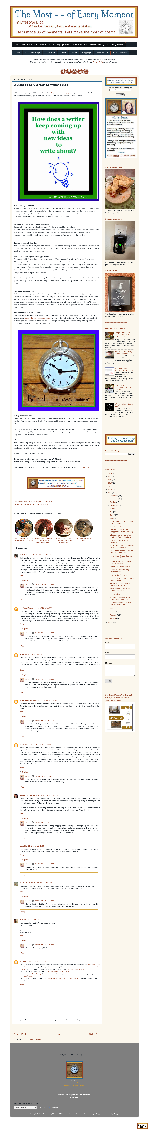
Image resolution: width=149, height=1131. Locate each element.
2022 (110, 476)
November (114, 499)
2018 (110, 483)
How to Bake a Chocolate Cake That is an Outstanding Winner (43, 540)
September (114, 505)
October (113, 502)
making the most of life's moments (37, 318)
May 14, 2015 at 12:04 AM (44, 776)
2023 (110, 473)
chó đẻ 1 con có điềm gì (72, 967)
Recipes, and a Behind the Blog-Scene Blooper (121, 522)
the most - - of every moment (61, 93)
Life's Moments (42, 504)
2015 (110, 493)
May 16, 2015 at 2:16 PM (33, 920)
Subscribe (74, 1080)
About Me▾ (50, 52)
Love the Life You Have (118, 575)
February (113, 615)
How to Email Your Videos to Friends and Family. (120, 584)
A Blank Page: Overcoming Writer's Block (119, 571)
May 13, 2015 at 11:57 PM (44, 633)
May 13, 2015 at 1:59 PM (48, 795)
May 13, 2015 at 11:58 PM (44, 679)
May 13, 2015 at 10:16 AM (47, 700)
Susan (28, 584)
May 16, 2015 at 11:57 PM (44, 864)
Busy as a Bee (115, 594)
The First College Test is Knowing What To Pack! (24, 539)
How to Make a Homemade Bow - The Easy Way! (123, 387)
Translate (54, 1107)
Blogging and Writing (28, 504)
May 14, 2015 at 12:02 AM (44, 720)
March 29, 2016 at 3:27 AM (37, 961)
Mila (21, 920)
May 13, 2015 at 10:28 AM (41, 744)
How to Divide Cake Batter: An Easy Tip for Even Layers (63, 540)
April (112, 608)
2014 (110, 622)
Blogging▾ (86, 52)
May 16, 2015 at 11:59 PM (44, 901)
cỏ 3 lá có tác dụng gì (76, 969)
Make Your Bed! (115, 526)
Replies (25, 580)
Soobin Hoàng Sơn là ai (56, 978)
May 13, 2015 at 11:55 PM (44, 584)
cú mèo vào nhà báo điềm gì (30, 974)
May (111, 518)
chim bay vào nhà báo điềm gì (58, 971)
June (112, 515)
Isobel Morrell (25, 744)
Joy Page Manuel (26, 608)
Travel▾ (63, 52)
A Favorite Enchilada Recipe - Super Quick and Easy (120, 598)
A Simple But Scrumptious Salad (121, 566)
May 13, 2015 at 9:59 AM (33, 654)
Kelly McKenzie (26, 555)
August (112, 508)
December (114, 496)
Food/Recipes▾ (102, 52)
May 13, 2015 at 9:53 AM (43, 608)
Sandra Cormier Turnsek (29, 795)
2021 (110, 480)
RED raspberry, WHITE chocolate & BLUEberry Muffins (122, 546)
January (113, 618)
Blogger (116, 1114)
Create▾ (74, 52)
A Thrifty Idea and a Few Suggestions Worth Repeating (121, 531)
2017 (110, 486)
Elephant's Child (26, 883)
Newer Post (20, 1034)
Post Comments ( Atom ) (33, 1039)
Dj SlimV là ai (73, 978)
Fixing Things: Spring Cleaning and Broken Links (121, 557)
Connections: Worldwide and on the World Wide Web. (121, 552)
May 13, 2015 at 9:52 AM (41, 555)
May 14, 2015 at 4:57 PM (42, 883)
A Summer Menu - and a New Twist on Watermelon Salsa (120, 536)
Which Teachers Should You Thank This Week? (120, 590)
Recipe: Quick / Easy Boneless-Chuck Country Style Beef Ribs (124, 335)
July (111, 512)
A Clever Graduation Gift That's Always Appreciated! (121, 603)
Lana (22, 846)
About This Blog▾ (32, 52)
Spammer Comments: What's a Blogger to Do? (124, 369)
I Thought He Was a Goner (83, 539)
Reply (22, 575)
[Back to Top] (142, 1126)
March (112, 612)
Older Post (94, 1034)
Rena (22, 654)
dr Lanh (23, 961)
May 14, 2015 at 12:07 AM (44, 822)
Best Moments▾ (120, 52)
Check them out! (84, 467)
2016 (110, 489)
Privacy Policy (98, 62)
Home (17, 52)
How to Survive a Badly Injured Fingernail (123, 352)
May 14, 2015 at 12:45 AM (34, 846)
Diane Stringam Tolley (28, 700)
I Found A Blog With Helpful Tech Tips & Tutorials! (122, 562)
